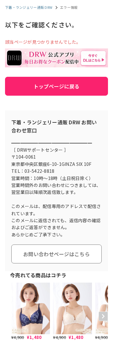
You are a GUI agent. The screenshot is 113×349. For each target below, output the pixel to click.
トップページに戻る (57, 86)
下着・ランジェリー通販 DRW (28, 7)
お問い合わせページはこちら (56, 254)
